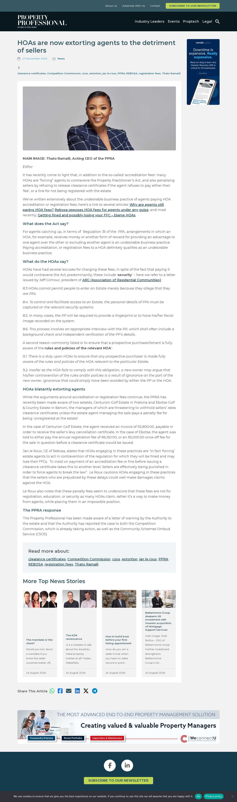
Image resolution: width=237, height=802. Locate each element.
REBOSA (131, 73)
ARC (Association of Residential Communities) (121, 280)
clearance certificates (31, 73)
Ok (198, 796)
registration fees (150, 73)
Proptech (191, 21)
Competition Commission (64, 73)
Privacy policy (214, 796)
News (61, 58)
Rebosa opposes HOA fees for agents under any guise (101, 210)
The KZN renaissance (74, 637)
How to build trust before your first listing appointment (118, 640)
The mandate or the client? (39, 641)
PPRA (121, 73)
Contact (155, 5)
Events (174, 21)
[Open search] (217, 21)
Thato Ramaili (171, 73)
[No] (232, 796)
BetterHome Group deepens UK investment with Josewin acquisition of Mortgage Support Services (158, 621)
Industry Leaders (149, 21)
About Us (111, 5)
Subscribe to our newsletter (192, 5)
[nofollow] (203, 72)
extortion (95, 73)
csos (85, 73)
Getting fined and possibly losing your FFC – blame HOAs (87, 215)
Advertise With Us (133, 5)
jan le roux (109, 73)
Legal (207, 21)
